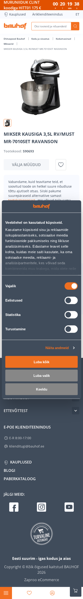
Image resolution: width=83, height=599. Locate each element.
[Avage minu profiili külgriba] (52, 593)
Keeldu (41, 389)
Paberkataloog (20, 478)
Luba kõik (41, 362)
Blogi (9, 470)
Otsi (75, 26)
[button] (7, 123)
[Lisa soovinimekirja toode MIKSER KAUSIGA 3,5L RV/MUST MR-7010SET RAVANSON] (61, 164)
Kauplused (17, 14)
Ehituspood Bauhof (15, 38)
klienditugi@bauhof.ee (26, 446)
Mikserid (9, 43)
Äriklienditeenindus (47, 14)
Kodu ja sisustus (40, 38)
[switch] (71, 300)
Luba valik (41, 375)
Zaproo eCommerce (41, 579)
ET (77, 14)
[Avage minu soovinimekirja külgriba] (29, 593)
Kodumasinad (64, 38)
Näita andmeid (57, 348)
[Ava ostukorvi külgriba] (76, 591)
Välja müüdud (26, 164)
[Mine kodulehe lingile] (15, 26)
